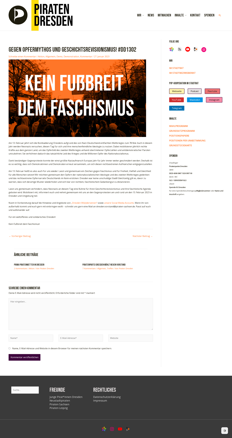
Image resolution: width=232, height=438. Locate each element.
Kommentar (86, 56)
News (151, 15)
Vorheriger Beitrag (20, 236)
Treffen (110, 268)
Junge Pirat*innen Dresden (66, 397)
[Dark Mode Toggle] (224, 430)
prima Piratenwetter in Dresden (29, 264)
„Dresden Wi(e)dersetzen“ (84, 202)
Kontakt (195, 15)
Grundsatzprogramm (182, 130)
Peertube (212, 91)
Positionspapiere (179, 135)
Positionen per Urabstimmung (187, 140)
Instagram (214, 99)
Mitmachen (164, 15)
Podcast (195, 91)
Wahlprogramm (178, 126)
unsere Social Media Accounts (119, 202)
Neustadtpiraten (60, 400)
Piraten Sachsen (59, 404)
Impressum (100, 400)
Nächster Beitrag (143, 236)
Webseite (177, 91)
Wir (139, 15)
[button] (219, 15)
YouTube (176, 99)
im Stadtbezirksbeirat (182, 72)
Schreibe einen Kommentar (22, 56)
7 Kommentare (89, 268)
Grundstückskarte (180, 145)
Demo (60, 56)
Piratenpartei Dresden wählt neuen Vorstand (104, 264)
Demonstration (71, 56)
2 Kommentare (20, 268)
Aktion (41, 56)
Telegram (177, 108)
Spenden (209, 15)
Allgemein (50, 56)
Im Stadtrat (176, 68)
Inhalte (179, 15)
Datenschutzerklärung (107, 397)
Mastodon (195, 99)
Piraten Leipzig (59, 408)
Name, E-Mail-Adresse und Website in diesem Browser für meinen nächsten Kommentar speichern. (62, 348)
